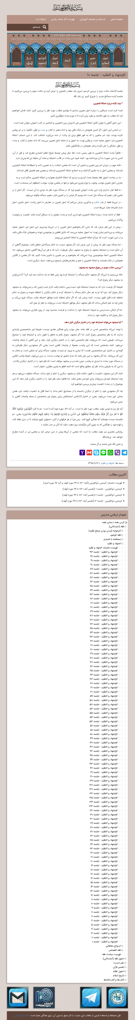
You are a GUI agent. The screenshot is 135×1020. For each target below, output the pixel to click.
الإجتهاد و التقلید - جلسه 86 (104, 582)
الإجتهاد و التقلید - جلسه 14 (104, 887)
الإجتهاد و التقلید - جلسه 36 (104, 793)
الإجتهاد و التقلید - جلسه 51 (104, 730)
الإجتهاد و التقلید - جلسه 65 (104, 671)
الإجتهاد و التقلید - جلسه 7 (104, 916)
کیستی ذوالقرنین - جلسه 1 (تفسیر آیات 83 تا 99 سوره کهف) (92, 489)
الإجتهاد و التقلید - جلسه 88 (104, 573)
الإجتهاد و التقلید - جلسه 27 (104, 832)
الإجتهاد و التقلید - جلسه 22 (104, 853)
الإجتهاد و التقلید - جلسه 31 (104, 815)
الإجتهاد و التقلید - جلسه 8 (104, 912)
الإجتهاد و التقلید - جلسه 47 (104, 747)
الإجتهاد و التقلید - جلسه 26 (104, 836)
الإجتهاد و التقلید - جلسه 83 (103, 594)
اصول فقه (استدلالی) (113, 959)
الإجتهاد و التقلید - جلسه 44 (104, 760)
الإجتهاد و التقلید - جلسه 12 (104, 895)
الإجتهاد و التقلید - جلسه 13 (104, 891)
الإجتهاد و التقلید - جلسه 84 (104, 590)
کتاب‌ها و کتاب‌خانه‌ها (114, 980)
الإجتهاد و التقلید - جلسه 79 (104, 611)
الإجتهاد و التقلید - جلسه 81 (104, 603)
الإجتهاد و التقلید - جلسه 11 (104, 899)
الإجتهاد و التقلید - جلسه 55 (104, 713)
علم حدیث (118, 963)
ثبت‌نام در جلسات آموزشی (92, 19)
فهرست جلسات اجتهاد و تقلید (103, 548)
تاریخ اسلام (118, 976)
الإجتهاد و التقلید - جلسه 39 (104, 781)
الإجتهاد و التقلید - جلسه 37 (103, 789)
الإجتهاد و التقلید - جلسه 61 (104, 688)
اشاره (96, 202)
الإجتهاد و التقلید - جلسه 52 (104, 726)
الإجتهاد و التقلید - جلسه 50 (104, 734)
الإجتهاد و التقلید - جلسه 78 (104, 616)
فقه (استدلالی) (116, 527)
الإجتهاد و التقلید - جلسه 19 (104, 865)
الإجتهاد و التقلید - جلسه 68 (104, 658)
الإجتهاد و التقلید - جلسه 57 (104, 704)
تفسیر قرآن (118, 967)
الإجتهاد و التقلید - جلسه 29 (104, 823)
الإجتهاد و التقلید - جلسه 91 (104, 560)
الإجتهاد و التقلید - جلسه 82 (104, 599)
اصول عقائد (118, 971)
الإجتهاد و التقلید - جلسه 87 (104, 577)
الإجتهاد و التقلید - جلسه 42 (104, 768)
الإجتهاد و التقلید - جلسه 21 (104, 857)
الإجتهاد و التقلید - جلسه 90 (104, 565)
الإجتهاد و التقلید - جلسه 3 (104, 933)
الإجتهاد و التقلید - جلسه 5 (104, 925)
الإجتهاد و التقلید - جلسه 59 (104, 696)
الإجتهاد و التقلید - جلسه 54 (104, 717)
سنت (42, 130)
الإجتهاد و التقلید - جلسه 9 (105, 908)
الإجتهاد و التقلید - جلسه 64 (104, 675)
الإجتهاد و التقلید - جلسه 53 (103, 721)
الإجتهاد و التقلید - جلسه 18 (104, 870)
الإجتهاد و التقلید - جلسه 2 (105, 937)
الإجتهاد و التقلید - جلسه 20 (104, 861)
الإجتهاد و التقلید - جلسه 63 (104, 679)
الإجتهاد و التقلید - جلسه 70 (104, 649)
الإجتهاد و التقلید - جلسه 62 (104, 683)
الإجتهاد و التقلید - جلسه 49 (104, 738)
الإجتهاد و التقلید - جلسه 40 (104, 776)
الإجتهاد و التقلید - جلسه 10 (104, 904)
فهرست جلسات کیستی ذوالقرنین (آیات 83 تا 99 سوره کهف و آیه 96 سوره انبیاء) (82, 483)
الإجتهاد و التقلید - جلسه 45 (104, 755)
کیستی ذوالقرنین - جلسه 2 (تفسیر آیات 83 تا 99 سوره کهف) (92, 495)
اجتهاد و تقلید (107, 463)
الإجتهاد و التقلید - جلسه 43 (104, 764)
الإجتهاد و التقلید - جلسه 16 (104, 878)
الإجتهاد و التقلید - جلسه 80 (104, 607)
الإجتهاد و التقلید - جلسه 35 (103, 798)
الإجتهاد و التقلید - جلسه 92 (104, 556)
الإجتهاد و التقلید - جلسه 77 (104, 620)
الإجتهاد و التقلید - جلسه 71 (104, 645)
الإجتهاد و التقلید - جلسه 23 (104, 848)
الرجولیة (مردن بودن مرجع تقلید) (105, 531)
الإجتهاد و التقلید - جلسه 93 (104, 552)
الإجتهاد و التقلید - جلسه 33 (103, 806)
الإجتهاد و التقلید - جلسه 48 (104, 743)
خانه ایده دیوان (21, 1016)
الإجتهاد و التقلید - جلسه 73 (103, 637)
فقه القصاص (115, 950)
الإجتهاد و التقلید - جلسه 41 (104, 772)
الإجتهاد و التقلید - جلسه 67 (104, 662)
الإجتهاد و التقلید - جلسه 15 (104, 882)
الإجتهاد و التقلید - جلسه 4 (104, 929)
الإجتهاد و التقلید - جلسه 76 (104, 624)
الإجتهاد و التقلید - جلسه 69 (104, 654)
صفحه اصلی (117, 19)
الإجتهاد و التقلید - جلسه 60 (104, 692)
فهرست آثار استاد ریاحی (63, 19)
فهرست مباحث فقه (111, 954)
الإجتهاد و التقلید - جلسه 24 (104, 844)
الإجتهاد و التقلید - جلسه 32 (104, 810)
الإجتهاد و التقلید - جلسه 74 (104, 632)
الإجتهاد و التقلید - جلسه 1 (105, 942)
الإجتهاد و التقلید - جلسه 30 (104, 819)
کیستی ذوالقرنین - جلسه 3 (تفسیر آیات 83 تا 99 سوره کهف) (92, 501)
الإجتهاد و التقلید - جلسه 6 (104, 921)
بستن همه (107, 522)
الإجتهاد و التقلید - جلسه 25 (104, 840)
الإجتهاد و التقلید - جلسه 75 (104, 628)
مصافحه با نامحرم (112, 539)
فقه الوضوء (115, 535)
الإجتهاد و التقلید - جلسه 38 (103, 785)
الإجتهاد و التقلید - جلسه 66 (104, 666)
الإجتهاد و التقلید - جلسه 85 (104, 586)
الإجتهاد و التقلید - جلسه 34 (104, 802)
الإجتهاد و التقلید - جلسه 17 (104, 874)
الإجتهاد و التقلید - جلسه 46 (104, 751)
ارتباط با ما (41, 19)
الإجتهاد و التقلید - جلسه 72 (104, 641)
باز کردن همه (121, 522)
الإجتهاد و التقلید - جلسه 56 (104, 709)
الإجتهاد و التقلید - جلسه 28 (104, 827)
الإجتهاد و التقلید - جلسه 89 (104, 569)
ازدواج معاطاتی (113, 946)
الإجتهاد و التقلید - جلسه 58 (104, 700)
